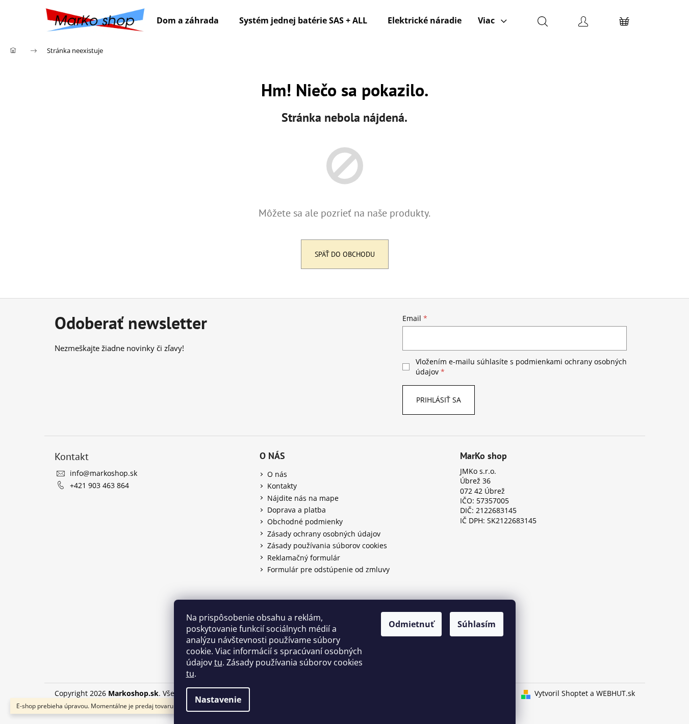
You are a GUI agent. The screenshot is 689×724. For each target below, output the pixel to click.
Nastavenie (218, 699)
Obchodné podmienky (305, 521)
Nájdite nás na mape (303, 498)
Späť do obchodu (345, 254)
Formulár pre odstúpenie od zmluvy (328, 569)
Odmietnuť (411, 624)
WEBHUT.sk (615, 693)
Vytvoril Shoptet (561, 693)
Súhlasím (476, 624)
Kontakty (282, 486)
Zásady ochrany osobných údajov (323, 534)
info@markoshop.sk (103, 473)
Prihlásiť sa (438, 400)
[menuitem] (187, 20)
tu (218, 662)
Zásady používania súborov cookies (327, 545)
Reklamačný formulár (303, 557)
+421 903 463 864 (99, 485)
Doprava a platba (296, 510)
